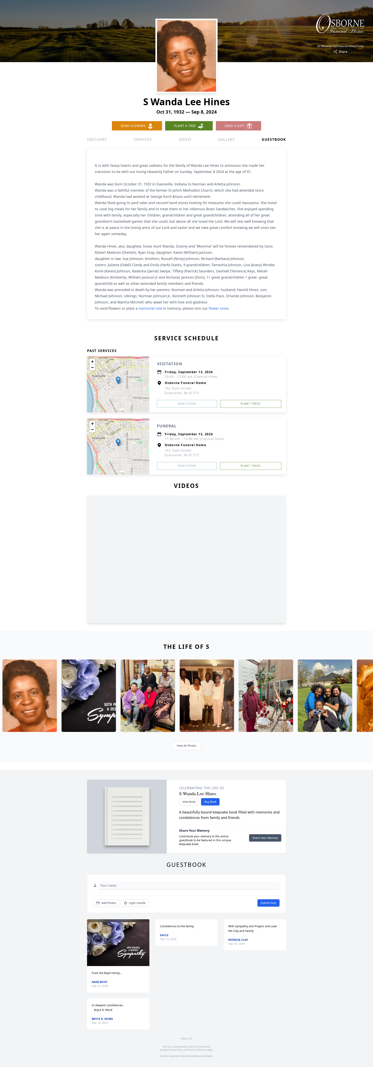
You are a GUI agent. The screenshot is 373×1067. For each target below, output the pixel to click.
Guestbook (274, 139)
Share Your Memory (265, 838)
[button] (118, 380)
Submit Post (268, 903)
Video (185, 139)
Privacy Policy (175, 1049)
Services (143, 139)
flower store (218, 308)
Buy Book (210, 802)
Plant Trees (251, 403)
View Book (188, 802)
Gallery (226, 139)
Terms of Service (197, 1049)
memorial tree (150, 308)
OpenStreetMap (190, 1056)
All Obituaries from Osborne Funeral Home (340, 46)
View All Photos (186, 745)
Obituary (97, 139)
